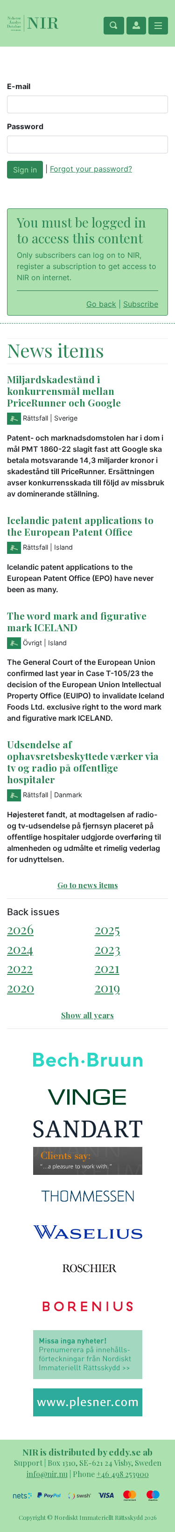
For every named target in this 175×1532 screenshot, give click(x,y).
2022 (20, 967)
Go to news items (87, 885)
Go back (101, 304)
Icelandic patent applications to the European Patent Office (80, 525)
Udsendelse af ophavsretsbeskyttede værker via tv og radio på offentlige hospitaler (83, 762)
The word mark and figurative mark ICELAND (77, 621)
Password (25, 126)
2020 (20, 987)
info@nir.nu (47, 1474)
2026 (20, 929)
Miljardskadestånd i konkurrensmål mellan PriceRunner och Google (64, 391)
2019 (107, 987)
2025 (107, 929)
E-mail (18, 86)
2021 (107, 967)
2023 (107, 948)
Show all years (87, 1015)
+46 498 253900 (123, 1474)
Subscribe (140, 304)
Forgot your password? (91, 168)
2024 (20, 948)
